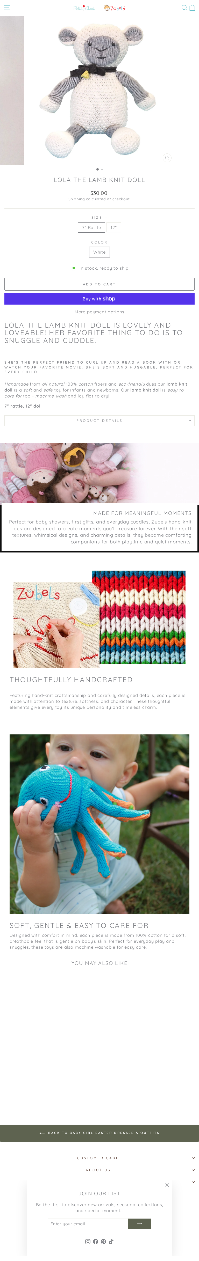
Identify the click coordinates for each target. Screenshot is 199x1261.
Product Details (99, 420)
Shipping (76, 199)
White (99, 252)
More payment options (100, 311)
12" (114, 227)
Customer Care (98, 1158)
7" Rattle (91, 227)
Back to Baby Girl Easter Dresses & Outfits (103, 1133)
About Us (98, 1170)
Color (99, 242)
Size (99, 217)
